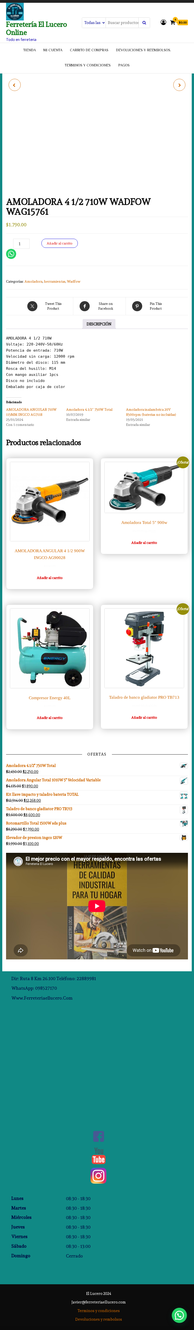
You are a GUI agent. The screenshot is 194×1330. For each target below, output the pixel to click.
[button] (179, 1315)
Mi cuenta (52, 50)
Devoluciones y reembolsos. (143, 50)
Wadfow (73, 281)
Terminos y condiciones (88, 65)
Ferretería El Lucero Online (36, 28)
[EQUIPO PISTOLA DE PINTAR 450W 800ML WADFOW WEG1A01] (15, 85)
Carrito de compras (89, 50)
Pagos (124, 65)
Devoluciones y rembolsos (98, 1319)
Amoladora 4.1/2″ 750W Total (89, 409)
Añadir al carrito (59, 243)
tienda (29, 50)
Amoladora (33, 281)
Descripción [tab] (99, 324)
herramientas (54, 281)
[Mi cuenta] (163, 22)
